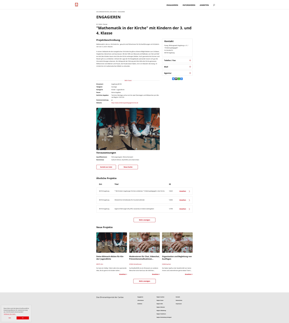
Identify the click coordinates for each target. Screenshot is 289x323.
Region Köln (160, 303)
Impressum (179, 303)
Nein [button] (10, 318)
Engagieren (140, 297)
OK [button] (22, 318)
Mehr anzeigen (144, 281)
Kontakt (178, 297)
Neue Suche (128, 167)
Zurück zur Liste (106, 167)
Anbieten (139, 303)
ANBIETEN (204, 5)
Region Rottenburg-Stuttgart (164, 317)
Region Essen (160, 300)
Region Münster (161, 307)
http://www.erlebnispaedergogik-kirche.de (124, 103)
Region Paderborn (161, 314)
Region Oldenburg (161, 310)
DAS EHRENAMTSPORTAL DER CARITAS (106, 11)
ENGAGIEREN (172, 5)
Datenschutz (179, 300)
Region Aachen (160, 297)
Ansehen (182, 191)
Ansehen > (123, 274)
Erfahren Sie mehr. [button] (10, 314)
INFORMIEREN (189, 5)
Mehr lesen (128, 80)
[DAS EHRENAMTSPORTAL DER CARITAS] (77, 5)
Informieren (140, 300)
